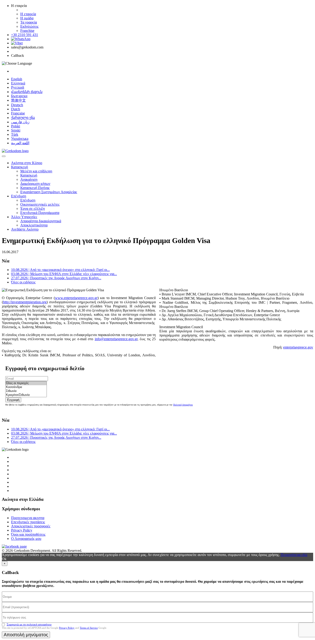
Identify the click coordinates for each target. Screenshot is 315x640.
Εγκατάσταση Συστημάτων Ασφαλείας (48, 192)
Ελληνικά (18, 83)
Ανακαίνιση (28, 179)
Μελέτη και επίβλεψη (36, 171)
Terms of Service (89, 627)
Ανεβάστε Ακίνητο (25, 229)
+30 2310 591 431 (24, 35)
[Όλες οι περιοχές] (26, 383)
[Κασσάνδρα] (26, 387)
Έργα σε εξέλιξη (32, 208)
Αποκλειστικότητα (34, 225)
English (16, 79)
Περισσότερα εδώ (294, 555)
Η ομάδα (26, 18)
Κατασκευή (19, 167)
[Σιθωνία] (26, 391)
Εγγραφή (13, 400)
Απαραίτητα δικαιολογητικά (40, 221)
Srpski (15, 130)
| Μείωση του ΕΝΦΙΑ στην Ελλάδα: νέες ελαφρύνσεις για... (64, 274)
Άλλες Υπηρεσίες (24, 217)
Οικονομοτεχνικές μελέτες (39, 204)
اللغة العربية (20, 143)
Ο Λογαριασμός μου (26, 539)
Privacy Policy (21, 530)
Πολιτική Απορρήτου (183, 404)
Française (18, 113)
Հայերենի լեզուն (26, 92)
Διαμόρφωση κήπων (35, 184)
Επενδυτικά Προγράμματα (39, 213)
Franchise (27, 31)
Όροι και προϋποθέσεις (28, 534)
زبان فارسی (20, 122)
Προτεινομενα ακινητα (27, 518)
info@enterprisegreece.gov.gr (116, 339)
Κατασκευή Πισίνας (35, 188)
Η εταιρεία (28, 14)
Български (19, 96)
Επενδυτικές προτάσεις (28, 522)
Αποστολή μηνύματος (26, 634)
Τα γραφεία (28, 22)
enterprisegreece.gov (298, 347)
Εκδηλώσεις (29, 26)
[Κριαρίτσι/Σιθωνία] (26, 395)
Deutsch (17, 105)
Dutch (15, 109)
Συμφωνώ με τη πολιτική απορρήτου (29, 624)
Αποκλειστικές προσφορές (30, 526)
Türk (14, 134)
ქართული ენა (23, 118)
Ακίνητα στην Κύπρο (26, 163)
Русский (17, 87)
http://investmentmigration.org (25, 302)
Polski (15, 126)
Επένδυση (18, 196)
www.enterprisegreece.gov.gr (76, 298)
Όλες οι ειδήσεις (23, 282)
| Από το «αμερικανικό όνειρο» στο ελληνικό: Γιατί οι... (60, 270)
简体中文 (18, 100)
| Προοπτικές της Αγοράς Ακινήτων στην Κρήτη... (56, 278)
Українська (19, 139)
